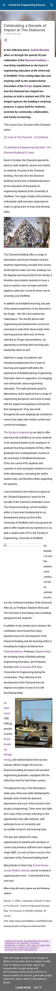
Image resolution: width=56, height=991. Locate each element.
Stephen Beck (43, 651)
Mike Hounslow (22, 667)
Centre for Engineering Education (28, 5)
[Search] (52, 5)
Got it (38, 987)
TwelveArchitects (13, 651)
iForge (28, 86)
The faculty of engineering (18, 432)
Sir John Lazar (7, 708)
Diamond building (35, 60)
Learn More (23, 987)
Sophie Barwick (39, 50)
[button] (5, 40)
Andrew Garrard (21, 870)
